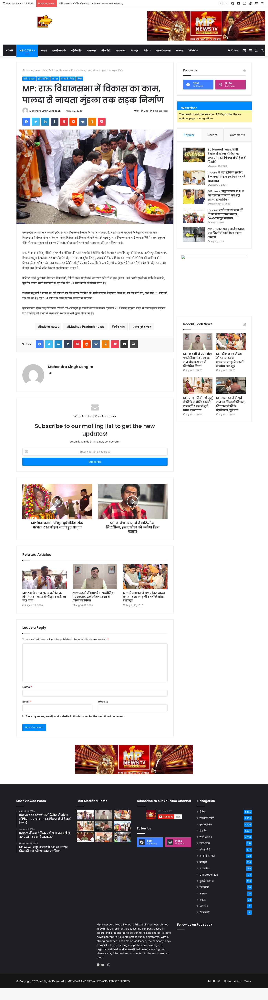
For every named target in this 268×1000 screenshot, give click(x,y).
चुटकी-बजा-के (59, 50)
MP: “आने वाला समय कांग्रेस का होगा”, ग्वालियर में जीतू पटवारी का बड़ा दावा (44, 596)
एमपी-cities (26, 50)
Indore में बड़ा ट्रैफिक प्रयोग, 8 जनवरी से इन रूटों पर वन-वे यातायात (226, 177)
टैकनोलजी (205, 912)
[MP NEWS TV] (44, 21)
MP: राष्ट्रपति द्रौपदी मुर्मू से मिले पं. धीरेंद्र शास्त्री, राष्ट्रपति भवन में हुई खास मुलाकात (197, 404)
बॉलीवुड (203, 862)
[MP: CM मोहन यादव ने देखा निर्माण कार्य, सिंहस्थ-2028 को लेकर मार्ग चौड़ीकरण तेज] (122, 837)
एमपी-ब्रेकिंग (43, 78)
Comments (237, 135)
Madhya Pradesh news (86, 326)
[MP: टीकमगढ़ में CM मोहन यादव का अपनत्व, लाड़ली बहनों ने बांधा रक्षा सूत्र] (145, 576)
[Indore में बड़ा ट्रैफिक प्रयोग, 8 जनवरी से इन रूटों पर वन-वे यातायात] (194, 178)
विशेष (146, 50)
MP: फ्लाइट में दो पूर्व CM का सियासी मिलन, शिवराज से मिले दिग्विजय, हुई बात (230, 404)
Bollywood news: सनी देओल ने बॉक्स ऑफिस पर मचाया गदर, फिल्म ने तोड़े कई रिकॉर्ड (226, 156)
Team (247, 981)
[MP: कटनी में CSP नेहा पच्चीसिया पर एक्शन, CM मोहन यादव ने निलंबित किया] (95, 576)
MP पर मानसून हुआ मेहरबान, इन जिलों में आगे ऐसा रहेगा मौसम (226, 233)
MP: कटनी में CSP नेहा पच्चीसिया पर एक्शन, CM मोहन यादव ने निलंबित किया (94, 596)
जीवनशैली (105, 50)
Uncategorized (209, 874)
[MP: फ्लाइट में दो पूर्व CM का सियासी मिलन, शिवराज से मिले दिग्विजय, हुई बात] (230, 385)
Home (10, 50)
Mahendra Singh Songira (43, 110)
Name (27, 686)
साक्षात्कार (91, 50)
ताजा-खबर (121, 50)
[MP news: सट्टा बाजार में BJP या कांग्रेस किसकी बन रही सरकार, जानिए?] (194, 196)
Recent (212, 135)
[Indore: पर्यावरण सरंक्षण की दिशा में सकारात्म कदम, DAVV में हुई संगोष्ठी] (194, 215)
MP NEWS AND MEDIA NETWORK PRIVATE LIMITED (99, 981)
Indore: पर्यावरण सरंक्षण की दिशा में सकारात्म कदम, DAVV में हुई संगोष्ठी (225, 214)
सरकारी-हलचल (163, 50)
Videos (193, 50)
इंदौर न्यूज (119, 326)
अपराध (44, 50)
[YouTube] (103, 965)
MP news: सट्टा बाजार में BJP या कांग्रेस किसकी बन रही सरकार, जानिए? (226, 195)
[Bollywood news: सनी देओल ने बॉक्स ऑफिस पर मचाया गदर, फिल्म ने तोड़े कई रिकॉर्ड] (194, 155)
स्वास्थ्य (179, 50)
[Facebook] (99, 965)
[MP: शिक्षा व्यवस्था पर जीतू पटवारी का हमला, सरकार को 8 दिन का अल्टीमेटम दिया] (85, 837)
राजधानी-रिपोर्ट (67, 78)
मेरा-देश (134, 50)
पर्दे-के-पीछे (76, 50)
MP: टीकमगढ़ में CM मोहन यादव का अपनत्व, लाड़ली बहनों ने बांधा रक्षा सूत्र (94, 3)
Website (103, 701)
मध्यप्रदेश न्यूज (142, 326)
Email (26, 701)
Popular (189, 135)
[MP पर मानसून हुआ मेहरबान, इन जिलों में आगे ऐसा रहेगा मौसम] (194, 234)
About (238, 981)
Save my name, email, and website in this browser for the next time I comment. (75, 716)
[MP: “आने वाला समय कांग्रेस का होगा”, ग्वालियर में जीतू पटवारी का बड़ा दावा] (44, 576)
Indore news (49, 326)
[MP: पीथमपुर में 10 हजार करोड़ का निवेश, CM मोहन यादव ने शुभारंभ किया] (122, 826)
